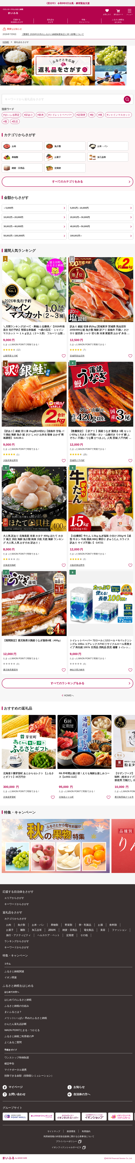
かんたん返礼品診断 (15, 1024)
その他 (84, 935)
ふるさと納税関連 (14, 971)
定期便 (70, 935)
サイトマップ (53, 1131)
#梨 (5, 121)
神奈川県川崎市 (77, 670)
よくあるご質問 (13, 1042)
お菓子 (10, 930)
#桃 (100, 114)
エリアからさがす (14, 898)
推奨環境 (71, 1131)
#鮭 (92, 114)
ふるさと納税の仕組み (16, 1005)
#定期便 (80, 114)
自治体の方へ (81, 1094)
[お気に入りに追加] (64, 356)
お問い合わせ (17, 1094)
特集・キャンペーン (84, 21)
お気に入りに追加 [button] (64, 356)
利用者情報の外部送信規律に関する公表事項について (69, 1136)
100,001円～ (76, 235)
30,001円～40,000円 (13, 226)
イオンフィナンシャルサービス (66, 1147)
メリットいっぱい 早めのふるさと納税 (25, 1018)
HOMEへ (69, 695)
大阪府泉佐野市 (10, 460)
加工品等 (37, 930)
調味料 (52, 930)
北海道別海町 (9, 565)
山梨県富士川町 (10, 356)
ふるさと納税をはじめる (118, 21)
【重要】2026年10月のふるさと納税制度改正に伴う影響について (53, 34)
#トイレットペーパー (60, 114)
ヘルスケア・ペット (48, 935)
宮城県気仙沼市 (77, 356)
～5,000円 (8, 208)
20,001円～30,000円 (80, 217)
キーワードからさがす (16, 904)
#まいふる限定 (11, 114)
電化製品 (89, 930)
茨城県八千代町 (77, 460)
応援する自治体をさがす (17, 21)
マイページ (16, 1086)
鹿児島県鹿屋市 (10, 670)
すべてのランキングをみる (67, 683)
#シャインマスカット (118, 114)
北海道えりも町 (66, 797)
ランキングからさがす (16, 941)
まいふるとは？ (13, 1011)
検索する (127, 99)
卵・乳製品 (85, 924)
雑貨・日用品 (69, 930)
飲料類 (113, 924)
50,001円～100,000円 (14, 235)
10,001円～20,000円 (13, 217)
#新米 (40, 114)
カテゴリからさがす (15, 918)
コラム (7, 963)
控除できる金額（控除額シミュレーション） (29, 1075)
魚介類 (21, 924)
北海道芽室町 (9, 797)
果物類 (54, 924)
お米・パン (38, 924)
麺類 (22, 930)
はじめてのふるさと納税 (17, 999)
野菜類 (68, 924)
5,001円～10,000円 (79, 208)
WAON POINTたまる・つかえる (22, 1030)
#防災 (15, 121)
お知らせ (79, 1086)
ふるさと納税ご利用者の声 (19, 1036)
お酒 (100, 924)
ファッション (119, 930)
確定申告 (9, 1063)
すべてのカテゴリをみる (67, 181)
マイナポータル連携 (15, 1069)
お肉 (8, 924)
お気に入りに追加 (53, 797)
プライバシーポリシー (66, 1141)
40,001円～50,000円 (80, 226)
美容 (102, 930)
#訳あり (28, 114)
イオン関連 (10, 977)
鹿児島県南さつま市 (124, 797)
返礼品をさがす (50, 21)
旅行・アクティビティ (18, 935)
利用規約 (86, 1131)
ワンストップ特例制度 (16, 1057)
